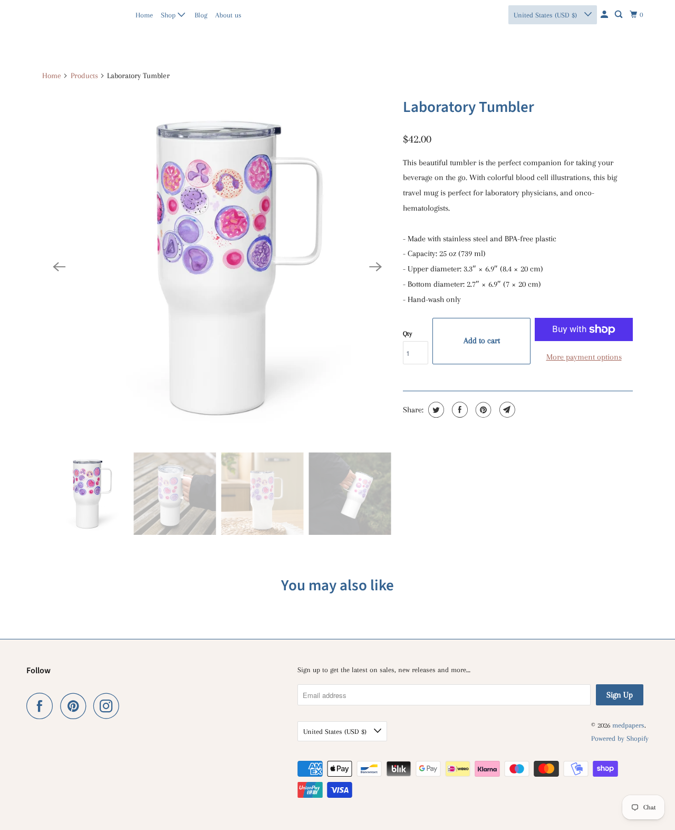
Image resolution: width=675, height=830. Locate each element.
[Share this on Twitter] (435, 410)
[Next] (375, 266)
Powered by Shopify (620, 738)
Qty (407, 333)
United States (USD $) (546, 15)
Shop (169, 15)
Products (84, 75)
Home (144, 15)
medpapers (49, 14)
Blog (201, 15)
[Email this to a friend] (506, 410)
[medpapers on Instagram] (109, 706)
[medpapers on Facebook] (42, 706)
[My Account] (605, 14)
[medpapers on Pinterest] (75, 706)
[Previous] (59, 266)
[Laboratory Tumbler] (217, 266)
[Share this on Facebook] (458, 410)
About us (228, 15)
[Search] (619, 14)
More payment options (584, 357)
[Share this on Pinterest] (482, 410)
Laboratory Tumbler (468, 107)
